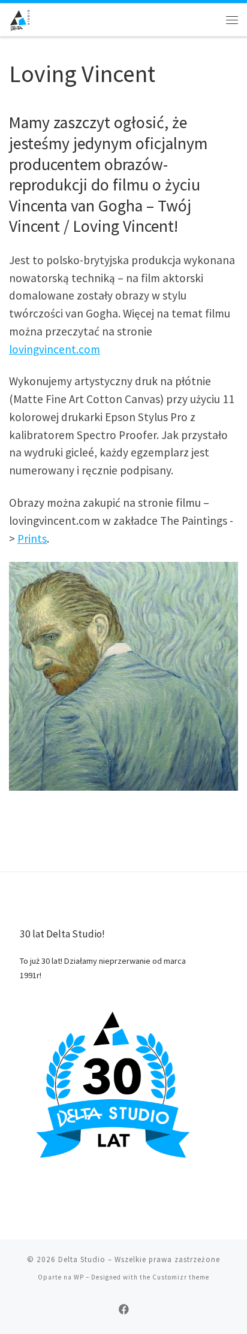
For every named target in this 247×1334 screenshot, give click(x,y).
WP (79, 1277)
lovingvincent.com (54, 349)
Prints (32, 538)
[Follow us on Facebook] (124, 1310)
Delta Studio (82, 1259)
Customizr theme (180, 1277)
